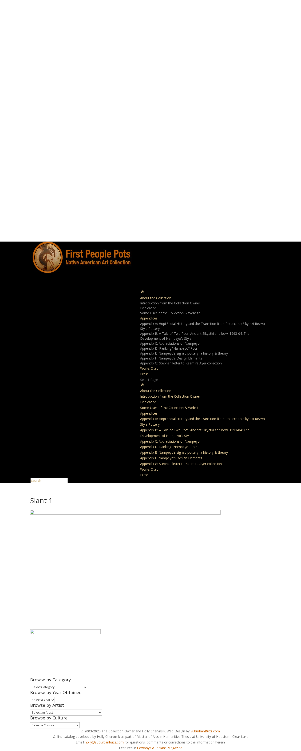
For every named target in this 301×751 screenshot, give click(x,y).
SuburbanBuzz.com (205, 731)
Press (144, 474)
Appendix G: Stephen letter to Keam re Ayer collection (181, 363)
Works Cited (149, 368)
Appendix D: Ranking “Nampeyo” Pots (169, 348)
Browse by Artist (47, 705)
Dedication (148, 308)
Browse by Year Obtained (56, 692)
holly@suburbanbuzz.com (104, 742)
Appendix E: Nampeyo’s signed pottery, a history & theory (184, 353)
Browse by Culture (48, 718)
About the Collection (155, 390)
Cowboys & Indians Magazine (159, 748)
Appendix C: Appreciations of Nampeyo (170, 343)
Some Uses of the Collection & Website (170, 313)
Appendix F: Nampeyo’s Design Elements (171, 358)
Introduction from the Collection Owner (170, 303)
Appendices (149, 413)
